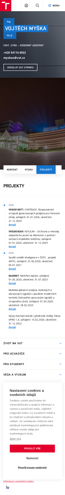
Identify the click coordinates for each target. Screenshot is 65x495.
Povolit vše (32, 448)
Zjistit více (15, 439)
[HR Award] (7, 487)
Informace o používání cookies (18, 481)
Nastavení (32, 458)
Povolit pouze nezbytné (32, 467)
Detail (12, 224)
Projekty (46, 169)
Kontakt (12, 169)
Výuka (29, 169)
